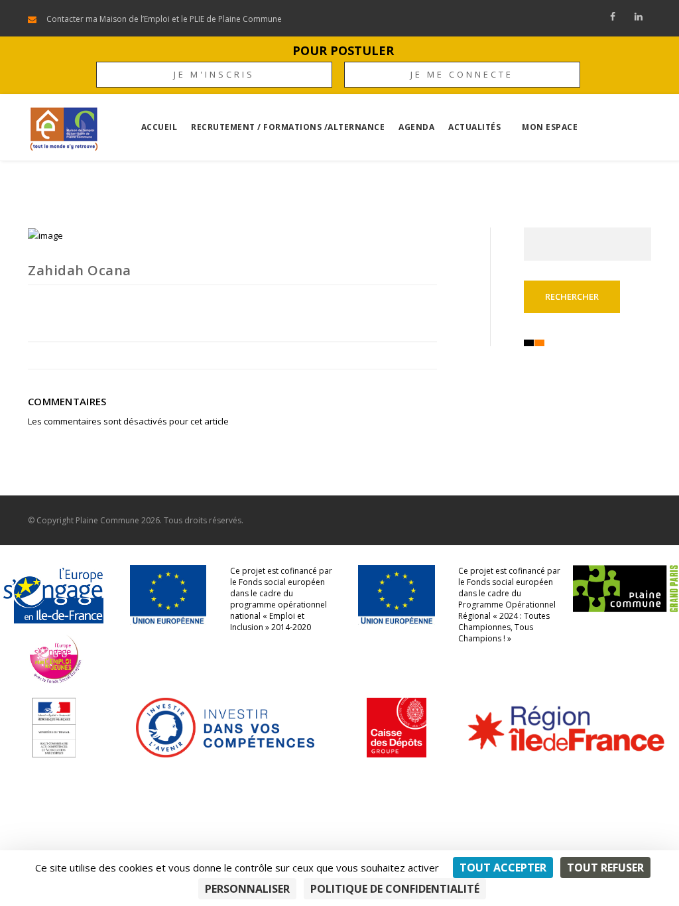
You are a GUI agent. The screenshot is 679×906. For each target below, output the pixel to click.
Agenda (416, 127)
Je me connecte (461, 74)
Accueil (159, 127)
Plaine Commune (107, 520)
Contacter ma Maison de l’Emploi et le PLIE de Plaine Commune (164, 19)
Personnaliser (247, 888)
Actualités (474, 127)
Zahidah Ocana (79, 270)
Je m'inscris (214, 74)
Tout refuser (605, 867)
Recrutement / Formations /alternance (288, 127)
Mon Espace (550, 127)
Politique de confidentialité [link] (394, 888)
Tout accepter (503, 867)
